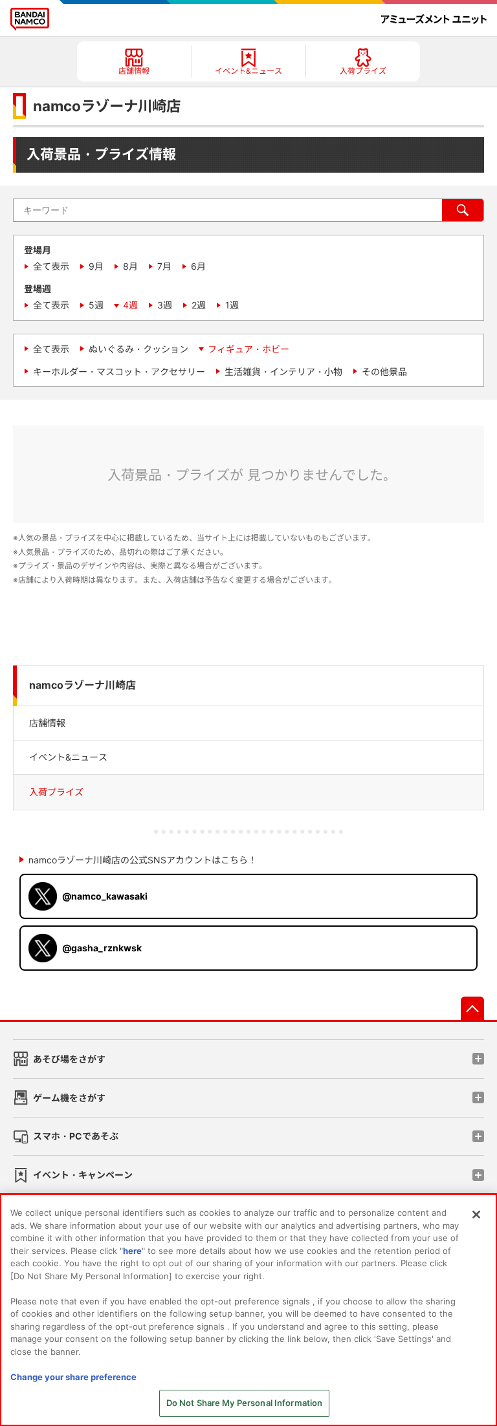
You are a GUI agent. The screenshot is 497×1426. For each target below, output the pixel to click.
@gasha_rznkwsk (102, 947)
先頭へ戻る (472, 1008)
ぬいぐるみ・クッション (138, 348)
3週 (164, 304)
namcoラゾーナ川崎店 (82, 685)
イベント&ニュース (68, 756)
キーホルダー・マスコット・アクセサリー (119, 371)
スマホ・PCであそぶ (75, 1135)
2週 (199, 304)
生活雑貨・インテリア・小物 (283, 371)
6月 (198, 266)
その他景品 (384, 371)
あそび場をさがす (69, 1058)
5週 (96, 304)
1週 (232, 304)
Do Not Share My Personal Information (244, 1403)
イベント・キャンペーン (83, 1174)
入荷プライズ (56, 791)
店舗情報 (47, 722)
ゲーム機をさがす (69, 1097)
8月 (130, 266)
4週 (130, 304)
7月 (164, 266)
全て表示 (51, 266)
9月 (96, 266)
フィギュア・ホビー (248, 348)
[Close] (476, 1214)
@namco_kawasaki (105, 896)
